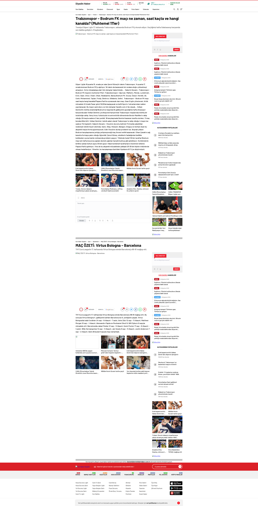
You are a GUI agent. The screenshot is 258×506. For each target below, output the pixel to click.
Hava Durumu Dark (82, 485)
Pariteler (151, 474)
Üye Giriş (154, 483)
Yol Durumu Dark (81, 491)
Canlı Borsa (112, 483)
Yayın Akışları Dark (98, 488)
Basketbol (96, 241)
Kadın (126, 9)
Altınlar (128, 483)
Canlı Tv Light (80, 494)
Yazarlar (142, 488)
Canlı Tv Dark (96, 483)
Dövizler (128, 485)
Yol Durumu (163, 474)
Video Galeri (143, 485)
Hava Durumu (115, 474)
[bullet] (102, 220)
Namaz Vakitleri (90, 474)
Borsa (78, 474)
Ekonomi (110, 9)
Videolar (146, 9)
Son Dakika (79, 9)
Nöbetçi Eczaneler (98, 491)
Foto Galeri (135, 9)
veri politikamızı (151, 503)
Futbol (95, 14)
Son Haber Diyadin (81, 14)
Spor (118, 9)
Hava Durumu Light (82, 483)
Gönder (81, 220)
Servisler (90, 9)
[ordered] (100, 220)
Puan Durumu (129, 474)
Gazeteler (156, 9)
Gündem (100, 9)
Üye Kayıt (154, 485)
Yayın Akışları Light (98, 485)
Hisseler (141, 474)
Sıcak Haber (143, 494)
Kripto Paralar (176, 474)
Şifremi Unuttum (156, 488)
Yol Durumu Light (81, 488)
